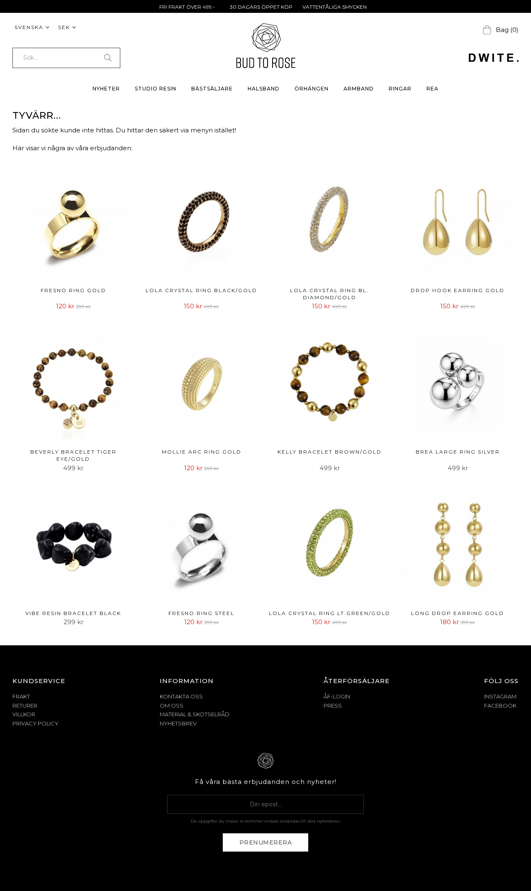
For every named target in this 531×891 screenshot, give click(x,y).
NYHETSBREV (178, 723)
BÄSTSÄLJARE (212, 88)
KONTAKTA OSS (181, 696)
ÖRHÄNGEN (312, 88)
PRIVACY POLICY (35, 723)
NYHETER (106, 88)
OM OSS (171, 705)
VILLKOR (23, 714)
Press (333, 705)
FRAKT (21, 696)
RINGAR (400, 88)
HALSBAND (264, 88)
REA (432, 88)
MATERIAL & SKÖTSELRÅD (194, 714)
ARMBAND (358, 88)
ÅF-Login (337, 696)
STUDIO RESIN (155, 88)
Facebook (500, 705)
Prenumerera (265, 842)
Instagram (500, 696)
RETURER (24, 705)
